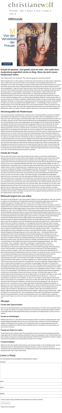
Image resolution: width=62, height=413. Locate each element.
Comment (3, 362)
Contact (11, 14)
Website (2, 393)
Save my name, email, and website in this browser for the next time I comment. (22, 399)
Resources (30, 10)
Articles (38, 10)
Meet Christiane (13, 10)
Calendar (46, 10)
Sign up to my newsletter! (8, 406)
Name (2, 381)
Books (22, 10)
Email (2, 387)
